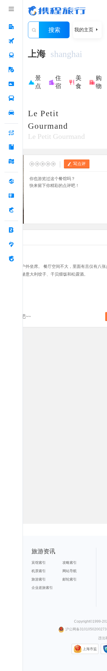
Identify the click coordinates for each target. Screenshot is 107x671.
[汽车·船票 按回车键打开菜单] (11, 98)
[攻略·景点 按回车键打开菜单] (11, 147)
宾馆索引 (39, 563)
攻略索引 (69, 563)
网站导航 (69, 571)
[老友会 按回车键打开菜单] (11, 244)
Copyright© (83, 621)
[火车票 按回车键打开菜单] (11, 55)
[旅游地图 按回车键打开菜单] (11, 161)
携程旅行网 (57, 11)
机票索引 (39, 571)
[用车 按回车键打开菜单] (11, 112)
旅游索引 (39, 579)
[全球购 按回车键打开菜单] (11, 181)
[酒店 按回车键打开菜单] (11, 26)
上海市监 (90, 649)
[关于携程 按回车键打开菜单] (11, 258)
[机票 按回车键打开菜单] (11, 41)
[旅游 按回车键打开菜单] (11, 69)
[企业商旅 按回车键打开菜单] (11, 230)
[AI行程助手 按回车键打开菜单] (11, 132)
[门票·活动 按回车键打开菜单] (11, 84)
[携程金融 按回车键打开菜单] (11, 210)
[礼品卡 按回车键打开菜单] (11, 195)
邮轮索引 (69, 579)
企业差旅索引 (42, 588)
